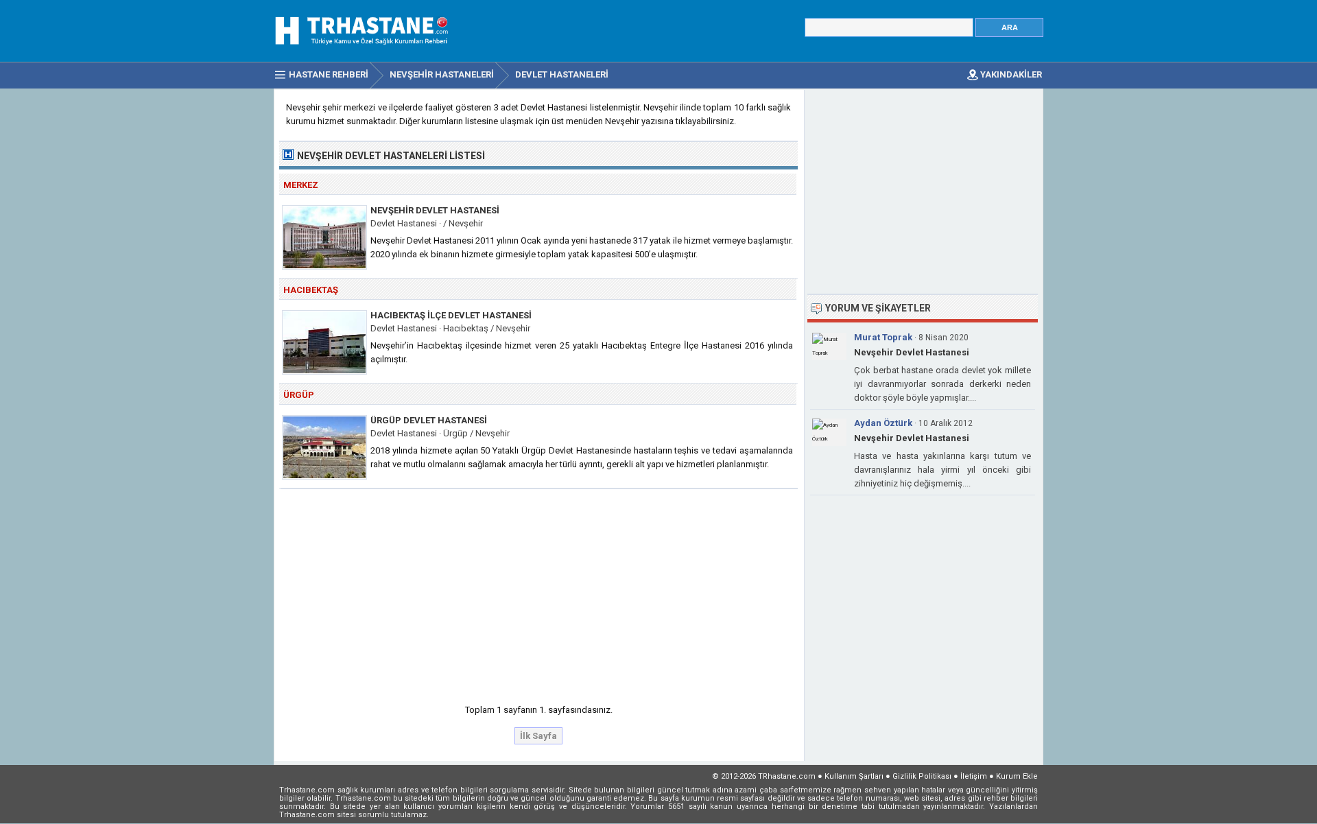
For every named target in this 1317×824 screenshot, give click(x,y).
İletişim (973, 776)
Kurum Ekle (1017, 776)
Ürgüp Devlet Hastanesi (428, 420)
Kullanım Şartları (853, 776)
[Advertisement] (539, 592)
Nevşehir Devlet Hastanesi (434, 210)
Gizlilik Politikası (921, 776)
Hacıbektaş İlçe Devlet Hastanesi (451, 315)
